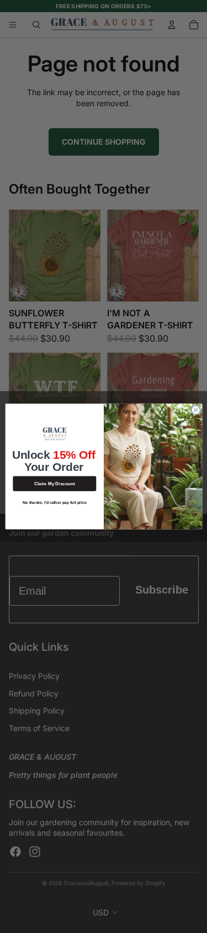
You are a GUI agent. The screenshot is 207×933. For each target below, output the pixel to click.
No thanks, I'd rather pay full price (54, 502)
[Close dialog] (195, 409)
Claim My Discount (54, 483)
